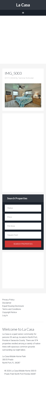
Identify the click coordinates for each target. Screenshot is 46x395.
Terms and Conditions (11, 309)
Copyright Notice (9, 312)
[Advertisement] (23, 39)
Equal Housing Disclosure (13, 306)
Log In (5, 315)
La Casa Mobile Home (20, 371)
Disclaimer (6, 303)
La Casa (23, 4)
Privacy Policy (8, 300)
